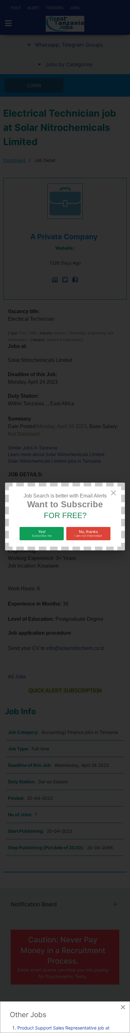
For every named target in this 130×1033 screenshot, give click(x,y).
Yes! (42, 533)
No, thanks (88, 533)
